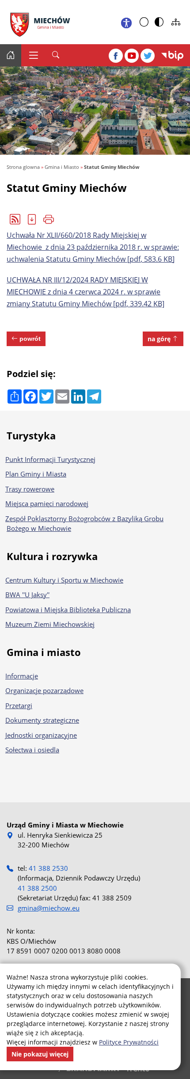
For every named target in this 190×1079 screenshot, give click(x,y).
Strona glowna (23, 167)
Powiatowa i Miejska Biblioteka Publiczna (69, 609)
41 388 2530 (48, 868)
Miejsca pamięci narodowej (47, 503)
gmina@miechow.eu (49, 908)
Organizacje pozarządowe (45, 690)
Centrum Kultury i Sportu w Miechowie (65, 580)
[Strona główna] (10, 55)
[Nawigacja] (33, 55)
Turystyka (31, 435)
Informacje (22, 675)
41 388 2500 (37, 888)
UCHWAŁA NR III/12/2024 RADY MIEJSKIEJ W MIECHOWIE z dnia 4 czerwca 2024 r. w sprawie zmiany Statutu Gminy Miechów (85, 292)
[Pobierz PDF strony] (31, 219)
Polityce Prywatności (129, 1042)
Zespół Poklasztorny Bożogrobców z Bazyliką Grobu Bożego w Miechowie (85, 523)
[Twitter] (148, 56)
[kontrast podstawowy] (144, 22)
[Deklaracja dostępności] (126, 22)
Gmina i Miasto (62, 167)
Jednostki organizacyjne (42, 735)
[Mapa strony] (175, 22)
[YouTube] (132, 56)
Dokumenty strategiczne (43, 720)
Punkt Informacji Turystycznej (51, 459)
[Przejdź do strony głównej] (42, 22)
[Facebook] (116, 56)
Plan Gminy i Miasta (36, 473)
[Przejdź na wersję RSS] (15, 219)
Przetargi (19, 705)
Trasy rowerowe (30, 488)
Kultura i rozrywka (52, 556)
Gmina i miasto (44, 652)
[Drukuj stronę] (48, 219)
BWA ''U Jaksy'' (28, 594)
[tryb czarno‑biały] (159, 22)
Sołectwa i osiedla (33, 749)
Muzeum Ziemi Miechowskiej (51, 624)
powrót (29, 338)
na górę (160, 339)
